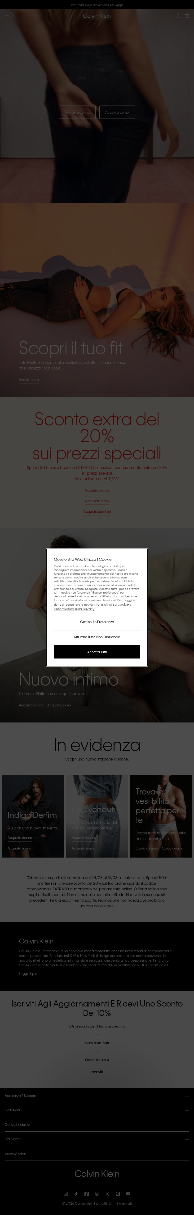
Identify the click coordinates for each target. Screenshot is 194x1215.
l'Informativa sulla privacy (74, 609)
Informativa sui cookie (111, 604)
